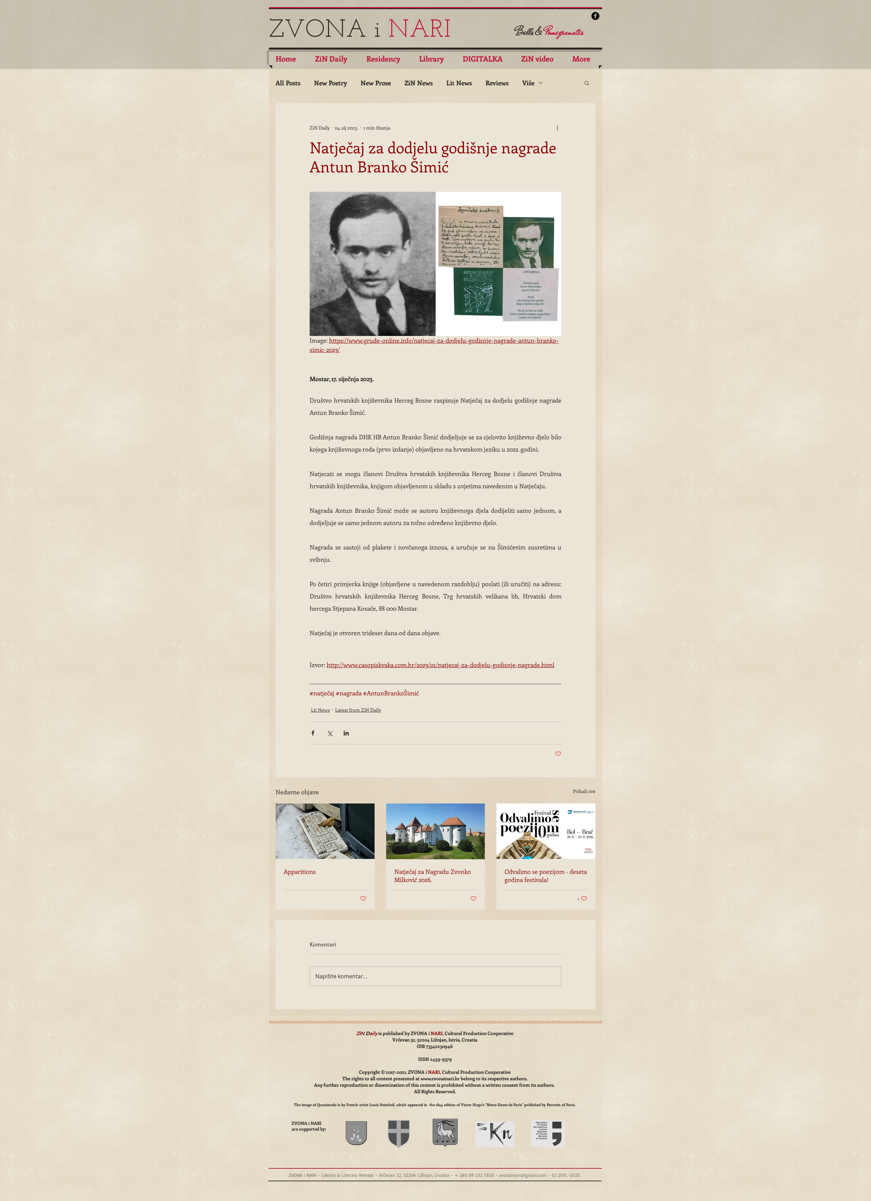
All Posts (288, 83)
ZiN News (419, 83)
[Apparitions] (325, 831)
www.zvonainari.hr (440, 1078)
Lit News (459, 83)
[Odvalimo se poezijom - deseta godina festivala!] (545, 831)
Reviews (497, 83)
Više (528, 83)
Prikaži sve (584, 791)
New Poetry (330, 83)
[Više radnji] (557, 127)
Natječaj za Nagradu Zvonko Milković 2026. (432, 875)
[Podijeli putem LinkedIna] (346, 733)
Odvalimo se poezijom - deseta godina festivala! (546, 875)
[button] (587, 82)
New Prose (376, 83)
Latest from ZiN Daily (358, 710)
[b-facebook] (595, 16)
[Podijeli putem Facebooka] (313, 733)
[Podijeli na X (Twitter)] (329, 733)
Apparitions (300, 871)
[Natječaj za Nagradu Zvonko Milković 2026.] (435, 831)
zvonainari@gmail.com (523, 1175)
